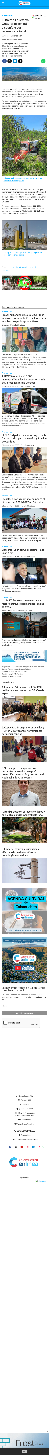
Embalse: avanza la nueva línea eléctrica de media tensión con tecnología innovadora (20, 852)
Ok (24, 1451)
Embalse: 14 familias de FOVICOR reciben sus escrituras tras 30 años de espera (23, 690)
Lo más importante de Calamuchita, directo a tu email (24, 989)
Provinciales (7, 15)
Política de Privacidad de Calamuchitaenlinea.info (25, 1114)
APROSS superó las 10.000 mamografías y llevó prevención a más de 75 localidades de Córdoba (23, 379)
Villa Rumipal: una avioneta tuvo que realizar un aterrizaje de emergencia (23, 179)
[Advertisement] (24, 1059)
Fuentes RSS (25, 1100)
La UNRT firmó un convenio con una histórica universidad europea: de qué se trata (23, 603)
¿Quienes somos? (25, 1109)
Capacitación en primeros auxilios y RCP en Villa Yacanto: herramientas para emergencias (23, 730)
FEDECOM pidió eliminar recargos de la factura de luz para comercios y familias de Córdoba (24, 438)
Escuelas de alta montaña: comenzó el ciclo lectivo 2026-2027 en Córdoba (23, 500)
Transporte (6, 270)
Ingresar (25, 1104)
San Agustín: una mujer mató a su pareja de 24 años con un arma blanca (23, 253)
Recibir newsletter (24, 1013)
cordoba (35, 267)
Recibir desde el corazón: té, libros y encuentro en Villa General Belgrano (23, 813)
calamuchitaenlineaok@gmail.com (25, 1139)
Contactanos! (25, 1120)
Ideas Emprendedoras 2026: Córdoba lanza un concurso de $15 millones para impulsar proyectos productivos (24, 318)
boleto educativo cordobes (20, 267)
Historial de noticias (26, 1096)
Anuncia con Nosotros (26, 1124)
